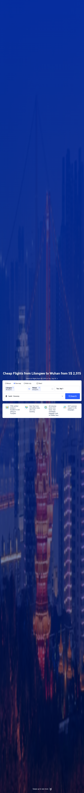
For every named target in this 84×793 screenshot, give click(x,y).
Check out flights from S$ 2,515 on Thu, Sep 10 (41, 378)
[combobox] (15, 388)
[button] (67, 3)
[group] (16, 389)
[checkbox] (39, 383)
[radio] (8, 383)
